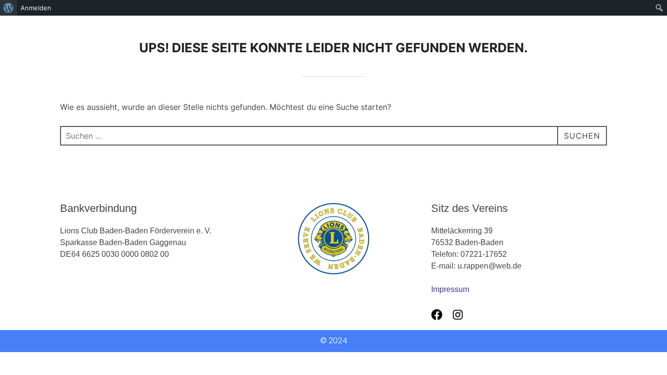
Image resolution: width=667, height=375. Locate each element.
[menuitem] (8, 8)
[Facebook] (436, 314)
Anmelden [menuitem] (36, 8)
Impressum (450, 289)
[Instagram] (457, 314)
